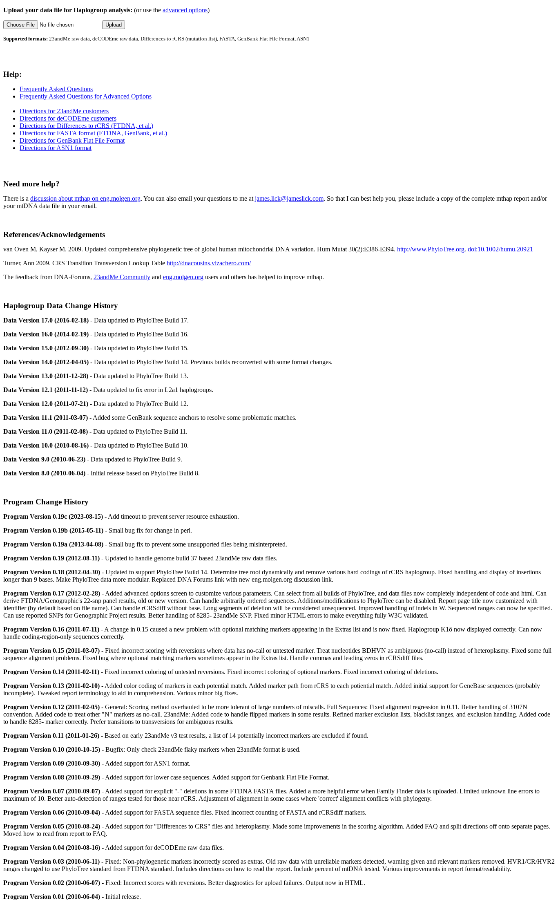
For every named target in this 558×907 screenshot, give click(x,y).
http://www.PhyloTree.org (430, 249)
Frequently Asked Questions (56, 88)
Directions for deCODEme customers (68, 118)
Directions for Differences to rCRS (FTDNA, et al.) (86, 125)
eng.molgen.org (183, 276)
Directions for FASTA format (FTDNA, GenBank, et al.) (93, 133)
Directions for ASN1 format (56, 147)
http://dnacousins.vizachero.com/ (209, 263)
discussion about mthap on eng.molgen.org (85, 198)
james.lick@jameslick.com (289, 198)
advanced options (185, 10)
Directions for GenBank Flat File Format (72, 140)
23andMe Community (122, 276)
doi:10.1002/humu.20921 (500, 249)
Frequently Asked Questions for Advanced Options (86, 96)
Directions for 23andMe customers (64, 110)
